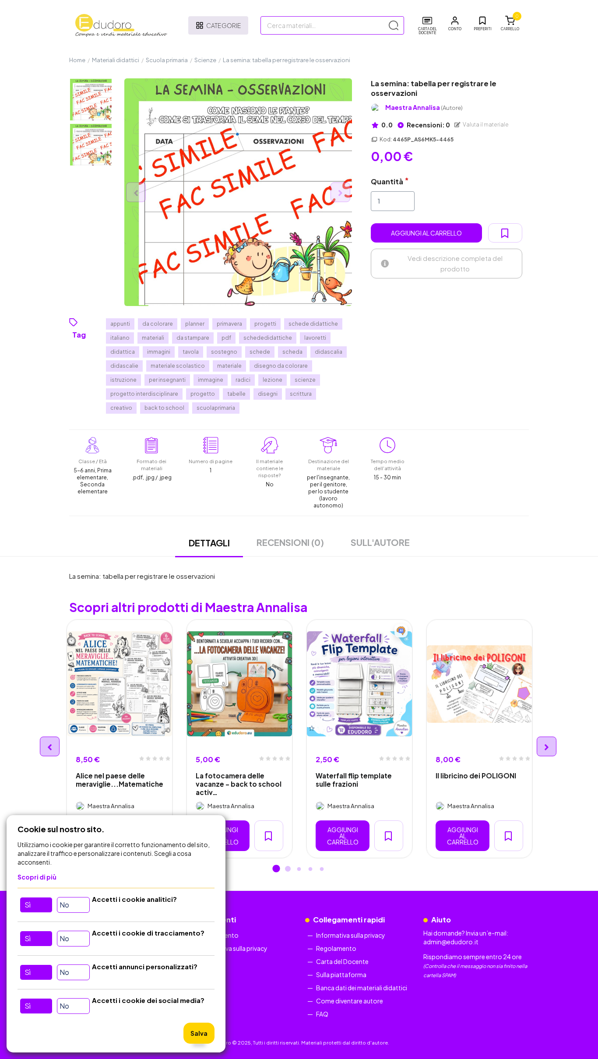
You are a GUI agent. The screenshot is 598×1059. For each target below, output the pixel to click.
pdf (226, 337)
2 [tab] (287, 869)
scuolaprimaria (216, 408)
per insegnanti (167, 379)
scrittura (301, 394)
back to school (164, 408)
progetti (265, 323)
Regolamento (336, 948)
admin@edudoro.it (450, 942)
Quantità (387, 181)
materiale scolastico (178, 365)
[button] (455, 23)
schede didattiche (313, 323)
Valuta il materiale (485, 124)
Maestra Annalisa (424, 107)
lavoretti (315, 337)
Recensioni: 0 (428, 125)
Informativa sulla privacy (232, 948)
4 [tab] (310, 869)
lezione (272, 379)
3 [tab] (299, 869)
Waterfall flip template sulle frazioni (354, 779)
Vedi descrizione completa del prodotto (455, 263)
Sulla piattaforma (341, 974)
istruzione (123, 379)
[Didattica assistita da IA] (401, 630)
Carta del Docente (342, 961)
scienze (305, 379)
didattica (122, 351)
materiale (229, 365)
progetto (202, 394)
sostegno (224, 351)
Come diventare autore (349, 1001)
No (64, 904)
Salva (199, 1033)
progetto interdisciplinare (144, 394)
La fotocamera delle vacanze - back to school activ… (238, 784)
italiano (120, 337)
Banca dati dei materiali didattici (361, 988)
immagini (158, 351)
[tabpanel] (119, 738)
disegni (268, 394)
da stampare (192, 337)
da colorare (157, 323)
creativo (121, 408)
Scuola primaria (167, 59)
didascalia (328, 351)
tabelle (236, 394)
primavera (229, 323)
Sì (28, 904)
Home (77, 59)
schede (260, 351)
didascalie (124, 365)
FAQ (322, 1014)
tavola (191, 351)
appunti (120, 323)
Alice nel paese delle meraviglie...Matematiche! (119, 779)
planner (194, 323)
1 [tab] (276, 869)
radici (243, 379)
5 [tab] (321, 869)
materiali (153, 337)
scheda (292, 351)
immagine (210, 379)
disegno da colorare (281, 365)
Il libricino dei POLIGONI (476, 775)
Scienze (205, 59)
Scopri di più (37, 877)
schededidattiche (267, 337)
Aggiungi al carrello (426, 233)
